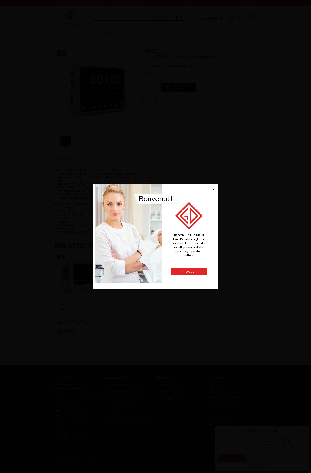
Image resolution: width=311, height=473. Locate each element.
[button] (213, 189)
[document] (155, 236)
